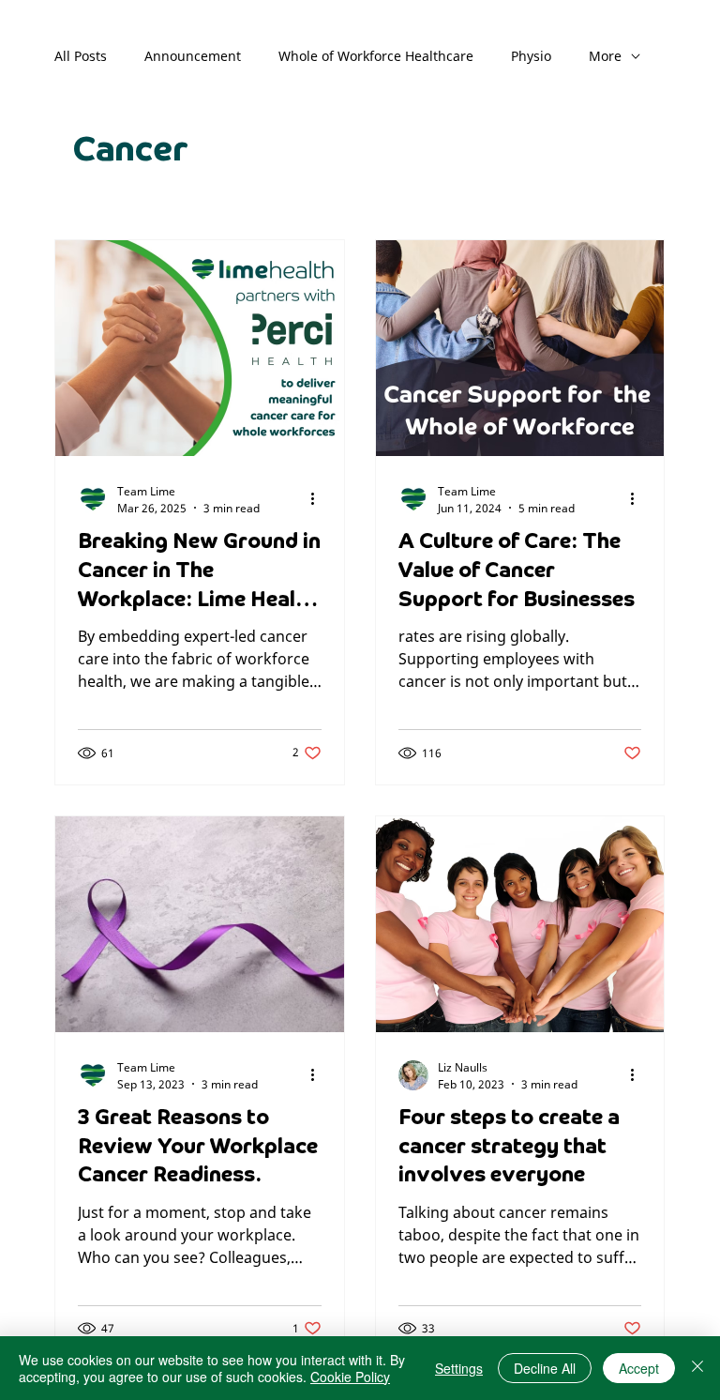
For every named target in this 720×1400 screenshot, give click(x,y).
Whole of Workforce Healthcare (375, 56)
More (605, 56)
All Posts (80, 56)
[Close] (697, 1368)
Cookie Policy (350, 1376)
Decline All (545, 1368)
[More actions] (319, 499)
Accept (639, 1368)
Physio (531, 56)
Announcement (192, 56)
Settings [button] (459, 1368)
